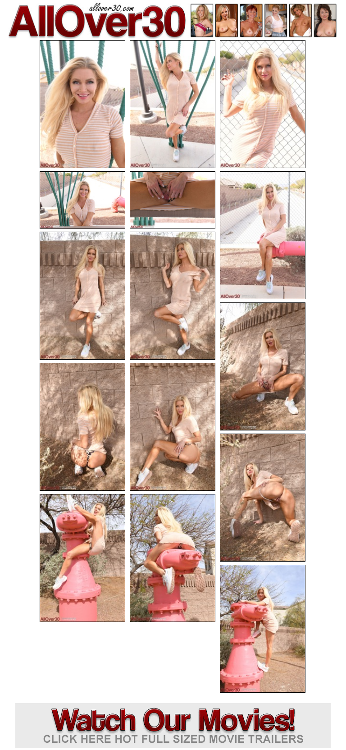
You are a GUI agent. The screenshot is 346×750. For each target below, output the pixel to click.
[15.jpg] (262, 629)
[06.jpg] (262, 235)
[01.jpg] (82, 104)
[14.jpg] (172, 558)
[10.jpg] (82, 427)
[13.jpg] (82, 558)
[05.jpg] (172, 200)
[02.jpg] (172, 104)
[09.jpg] (262, 366)
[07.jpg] (82, 296)
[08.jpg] (172, 296)
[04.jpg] (82, 200)
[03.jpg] (262, 104)
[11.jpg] (172, 427)
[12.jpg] (262, 498)
